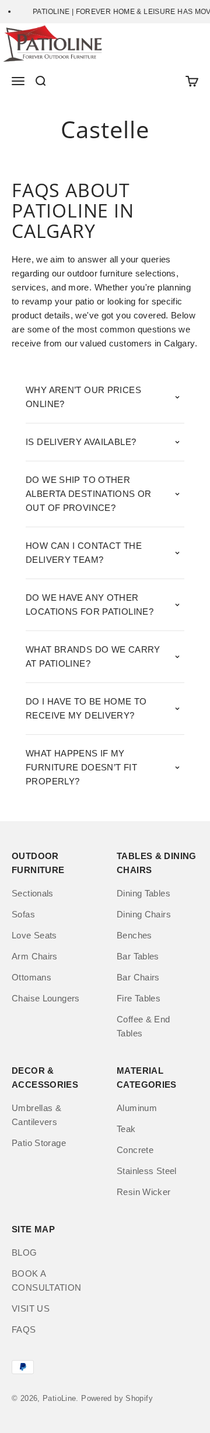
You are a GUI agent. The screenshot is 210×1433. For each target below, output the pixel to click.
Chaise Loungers (46, 998)
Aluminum (137, 1108)
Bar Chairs (138, 977)
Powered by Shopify (117, 1398)
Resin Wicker (144, 1192)
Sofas (23, 914)
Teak (126, 1129)
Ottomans (31, 977)
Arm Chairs (35, 956)
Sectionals (33, 893)
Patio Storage (39, 1143)
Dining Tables (143, 893)
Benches (134, 935)
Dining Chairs (144, 914)
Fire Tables (138, 998)
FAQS (24, 1329)
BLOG (24, 1252)
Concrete (135, 1150)
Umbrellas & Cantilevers (36, 1115)
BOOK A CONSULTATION (47, 1280)
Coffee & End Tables (143, 1026)
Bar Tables (138, 956)
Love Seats (34, 935)
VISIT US (31, 1308)
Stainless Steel (147, 1171)
